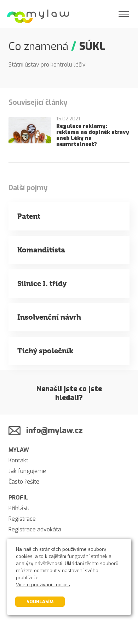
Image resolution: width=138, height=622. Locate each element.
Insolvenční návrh (49, 317)
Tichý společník (45, 351)
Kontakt (18, 460)
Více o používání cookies (43, 585)
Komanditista (41, 250)
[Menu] (124, 14)
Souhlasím (40, 602)
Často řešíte (23, 481)
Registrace (22, 519)
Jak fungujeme (27, 471)
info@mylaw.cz (54, 430)
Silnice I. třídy (42, 283)
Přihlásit (18, 508)
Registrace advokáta (34, 529)
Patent (28, 216)
